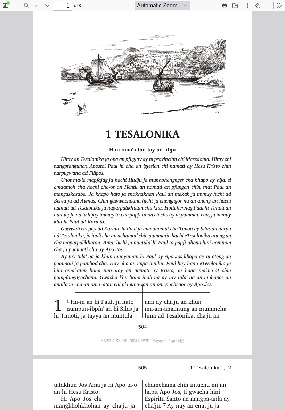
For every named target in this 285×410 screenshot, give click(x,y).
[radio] (247, 5)
